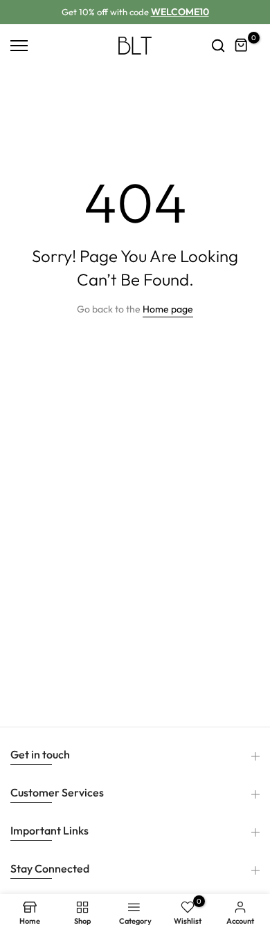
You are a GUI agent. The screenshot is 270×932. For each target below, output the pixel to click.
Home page (168, 309)
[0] (241, 45)
